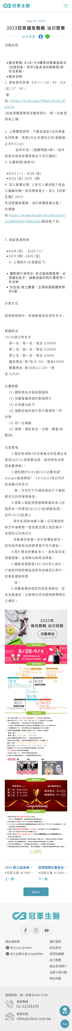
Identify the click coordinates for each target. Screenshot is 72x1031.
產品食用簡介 (58, 966)
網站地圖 (55, 978)
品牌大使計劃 (58, 972)
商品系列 (55, 948)
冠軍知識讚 (57, 954)
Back (36, 892)
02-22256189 (28, 1006)
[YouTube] (46, 930)
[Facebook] (41, 36)
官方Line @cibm (20, 948)
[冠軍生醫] (16, 5)
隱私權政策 (12, 941)
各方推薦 (55, 960)
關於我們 (55, 941)
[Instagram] (36, 930)
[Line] (47, 36)
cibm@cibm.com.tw (34, 1018)
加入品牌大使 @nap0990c (26, 954)
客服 (64, 1012)
